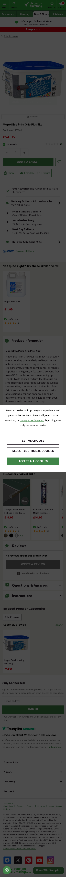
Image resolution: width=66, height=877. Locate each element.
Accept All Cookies (33, 461)
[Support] (7, 870)
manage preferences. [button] (32, 420)
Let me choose (33, 441)
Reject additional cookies (33, 451)
